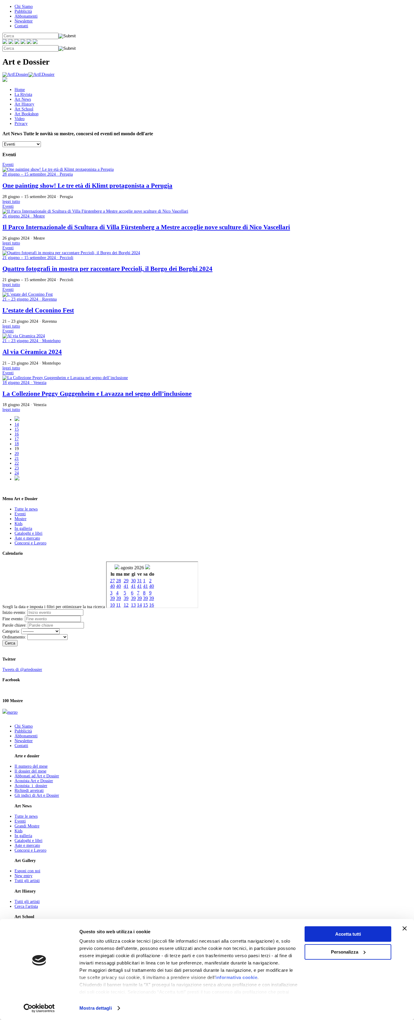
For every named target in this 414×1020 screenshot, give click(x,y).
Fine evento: (13, 619)
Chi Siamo (24, 6)
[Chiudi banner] (404, 928)
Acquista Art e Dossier (34, 781)
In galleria (23, 528)
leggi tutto (11, 201)
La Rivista (23, 94)
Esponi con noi (27, 871)
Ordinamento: (14, 637)
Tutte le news (26, 509)
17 (17, 439)
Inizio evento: (14, 612)
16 (17, 434)
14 (17, 424)
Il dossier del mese (30, 771)
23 (17, 468)
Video (20, 118)
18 (17, 444)
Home (20, 89)
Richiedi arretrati (29, 790)
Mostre (20, 519)
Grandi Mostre (27, 826)
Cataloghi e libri (28, 533)
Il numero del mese (31, 766)
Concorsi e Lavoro (30, 543)
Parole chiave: (14, 625)
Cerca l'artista (26, 906)
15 (17, 429)
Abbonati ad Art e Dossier (37, 776)
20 (17, 453)
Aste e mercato (27, 538)
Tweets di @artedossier (22, 669)
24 (17, 473)
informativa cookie (236, 977)
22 (17, 463)
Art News (23, 99)
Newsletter (24, 21)
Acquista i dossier (31, 785)
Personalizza (344, 951)
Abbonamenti (26, 16)
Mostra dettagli (95, 1008)
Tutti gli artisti (27, 880)
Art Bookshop (26, 114)
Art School (24, 109)
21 (17, 458)
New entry (23, 876)
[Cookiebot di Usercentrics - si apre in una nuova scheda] (39, 1008)
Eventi (20, 514)
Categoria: (11, 631)
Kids (18, 523)
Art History (24, 104)
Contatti (21, 26)
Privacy (21, 123)
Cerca (10, 643)
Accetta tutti (348, 934)
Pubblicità (23, 11)
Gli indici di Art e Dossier (37, 795)
